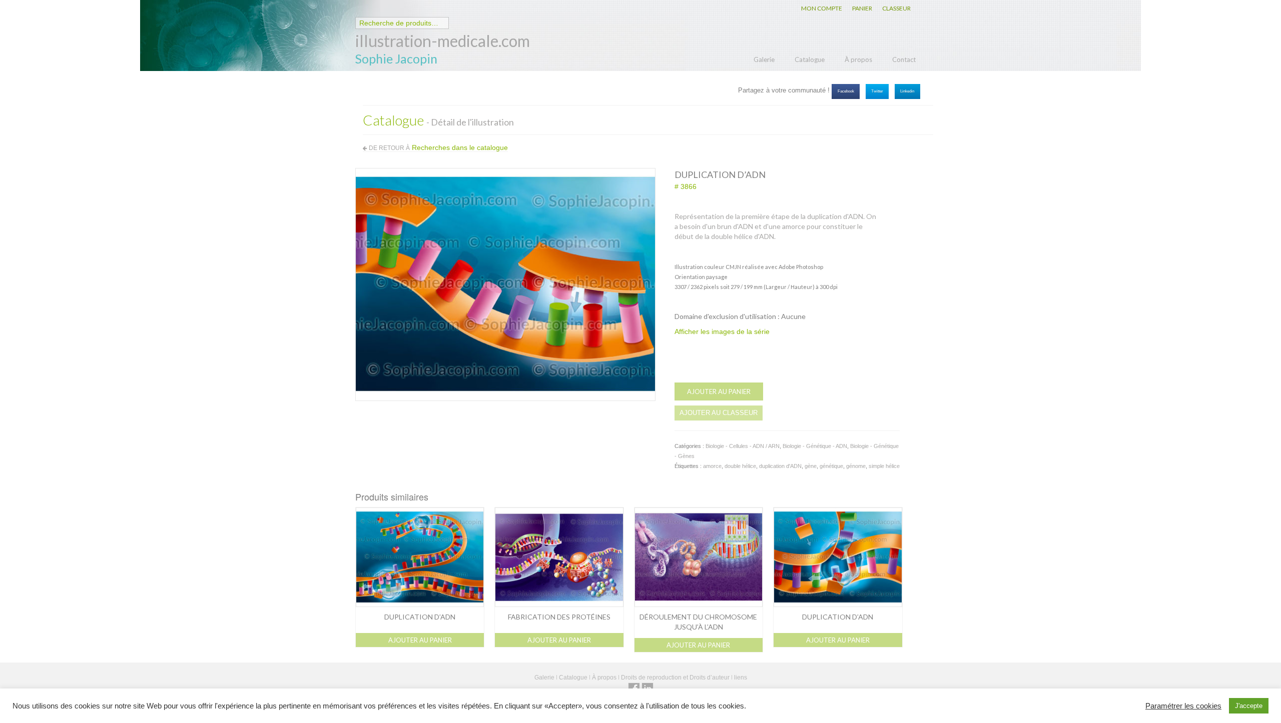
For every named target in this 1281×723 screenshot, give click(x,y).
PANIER (862, 8)
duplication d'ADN (780, 466)
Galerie (764, 60)
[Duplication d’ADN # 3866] (505, 284)
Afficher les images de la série (722, 332)
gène (811, 466)
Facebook (846, 91)
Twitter (877, 91)
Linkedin (907, 91)
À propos (858, 60)
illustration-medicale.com (442, 40)
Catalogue (810, 60)
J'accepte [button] (1248, 706)
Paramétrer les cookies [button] (1183, 706)
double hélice (740, 466)
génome (856, 466)
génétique (831, 466)
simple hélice (884, 466)
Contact (904, 60)
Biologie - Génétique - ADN (815, 446)
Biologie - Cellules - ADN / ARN (743, 446)
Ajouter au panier (719, 392)
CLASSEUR (896, 8)
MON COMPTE (821, 8)
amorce (712, 466)
